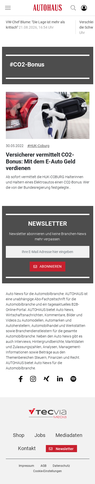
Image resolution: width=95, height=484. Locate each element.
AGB (43, 466)
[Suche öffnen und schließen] (72, 8)
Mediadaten (68, 435)
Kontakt (27, 448)
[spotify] (73, 378)
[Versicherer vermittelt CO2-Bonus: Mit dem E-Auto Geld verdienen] (47, 115)
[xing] (46, 378)
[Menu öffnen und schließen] (9, 7)
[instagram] (33, 378)
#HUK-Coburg (38, 146)
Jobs (39, 435)
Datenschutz (61, 466)
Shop (18, 435)
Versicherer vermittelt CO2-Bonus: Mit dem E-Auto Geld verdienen (40, 161)
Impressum (26, 466)
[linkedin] (60, 378)
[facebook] (21, 378)
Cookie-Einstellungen (47, 471)
